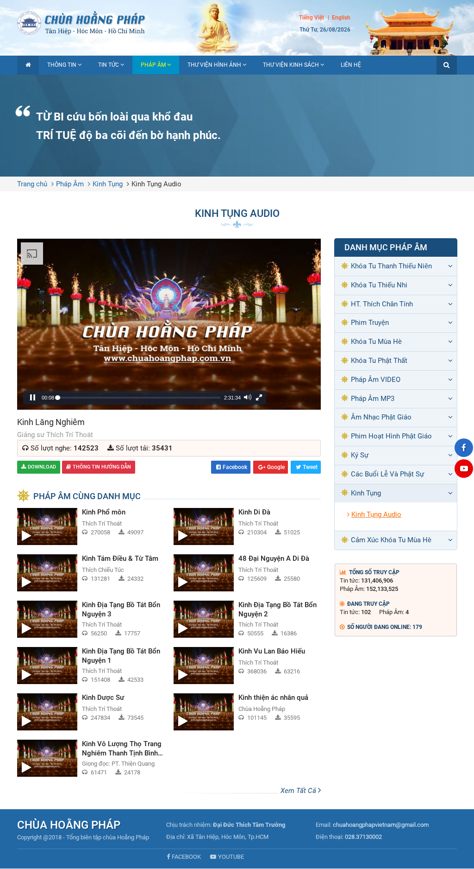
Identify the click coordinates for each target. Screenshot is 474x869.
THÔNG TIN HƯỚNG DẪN (102, 467)
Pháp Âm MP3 (372, 398)
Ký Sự (359, 455)
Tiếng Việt (311, 17)
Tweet (310, 467)
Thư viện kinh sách (291, 65)
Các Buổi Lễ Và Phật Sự (387, 474)
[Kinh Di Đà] (247, 526)
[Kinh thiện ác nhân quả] (247, 711)
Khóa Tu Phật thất (379, 360)
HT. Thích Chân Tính (382, 304)
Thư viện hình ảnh (214, 65)
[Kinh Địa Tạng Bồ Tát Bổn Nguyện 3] (90, 619)
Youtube (231, 856)
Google (276, 467)
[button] (447, 65)
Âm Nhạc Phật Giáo (381, 417)
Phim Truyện (370, 322)
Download (42, 467)
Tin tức (108, 65)
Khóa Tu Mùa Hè (376, 341)
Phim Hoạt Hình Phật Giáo (391, 436)
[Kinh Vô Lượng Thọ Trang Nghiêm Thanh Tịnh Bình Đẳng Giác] (90, 758)
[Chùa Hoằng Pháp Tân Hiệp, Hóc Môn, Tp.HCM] (237, 22)
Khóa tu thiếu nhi (379, 285)
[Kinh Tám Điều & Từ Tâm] (90, 572)
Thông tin (61, 65)
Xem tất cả (299, 791)
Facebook (235, 467)
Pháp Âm (153, 65)
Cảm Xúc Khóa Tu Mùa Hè (391, 540)
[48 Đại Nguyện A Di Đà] (247, 572)
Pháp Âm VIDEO (375, 379)
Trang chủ (32, 184)
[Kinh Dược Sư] (90, 711)
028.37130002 (363, 836)
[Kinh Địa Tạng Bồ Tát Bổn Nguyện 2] (247, 619)
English (341, 17)
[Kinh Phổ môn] (90, 526)
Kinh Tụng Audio (156, 184)
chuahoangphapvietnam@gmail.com (381, 824)
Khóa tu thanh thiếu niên (391, 266)
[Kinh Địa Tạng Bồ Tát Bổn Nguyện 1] (90, 665)
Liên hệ (351, 65)
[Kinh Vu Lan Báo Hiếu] (247, 665)
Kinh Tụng (108, 184)
